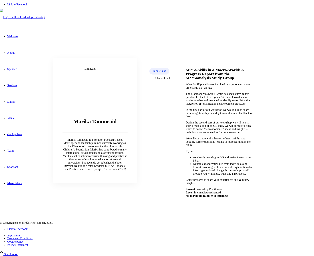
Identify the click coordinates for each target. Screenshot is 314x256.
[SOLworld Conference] (22, 17)
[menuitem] (160, 235)
